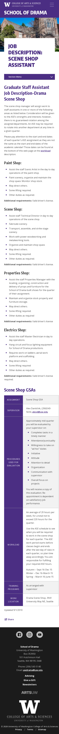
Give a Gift (30, 680)
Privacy (18, 729)
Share (10, 619)
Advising (29, 675)
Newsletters (29, 684)
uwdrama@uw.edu (33, 670)
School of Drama (25, 12)
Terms (30, 729)
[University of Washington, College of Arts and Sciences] (22, 4)
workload (45, 150)
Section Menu (15, 76)
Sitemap (42, 729)
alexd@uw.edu (40, 411)
